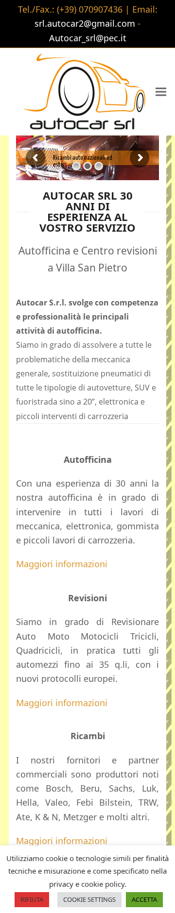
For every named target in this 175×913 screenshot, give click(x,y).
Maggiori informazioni (61, 564)
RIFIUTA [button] (31, 899)
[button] (161, 91)
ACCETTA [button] (144, 899)
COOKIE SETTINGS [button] (89, 899)
